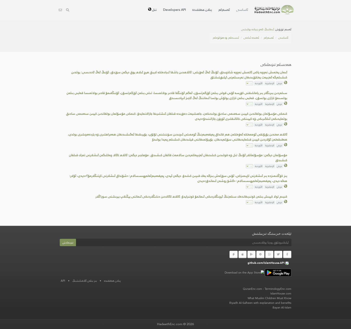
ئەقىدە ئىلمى (251, 37)
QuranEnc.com (252, 288)
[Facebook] (287, 254)
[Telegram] (260, 254)
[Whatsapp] (269, 254)
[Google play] (251, 254)
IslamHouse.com (280, 293)
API (63, 280)
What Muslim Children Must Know (269, 298)
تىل (154, 10)
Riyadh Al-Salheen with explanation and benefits (260, 302)
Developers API (174, 10)
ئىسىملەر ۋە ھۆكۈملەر (226, 37)
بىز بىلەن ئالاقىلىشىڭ (84, 280)
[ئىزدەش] (67, 10)
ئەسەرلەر (224, 10)
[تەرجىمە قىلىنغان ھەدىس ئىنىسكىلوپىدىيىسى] (274, 9)
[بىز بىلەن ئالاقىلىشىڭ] (60, 10)
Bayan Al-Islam (282, 307)
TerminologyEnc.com (278, 288)
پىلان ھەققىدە (202, 10)
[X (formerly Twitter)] (278, 254)
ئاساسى (242, 10)
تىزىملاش (67, 242)
